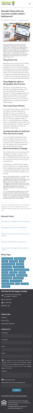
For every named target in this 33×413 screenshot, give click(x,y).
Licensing (4, 317)
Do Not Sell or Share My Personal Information (14, 396)
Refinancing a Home (23, 20)
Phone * (4, 353)
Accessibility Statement (7, 323)
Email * (4, 346)
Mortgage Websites (13, 406)
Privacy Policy (5, 320)
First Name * (5, 333)
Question (4, 371)
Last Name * (5, 339)
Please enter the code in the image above (13, 382)
